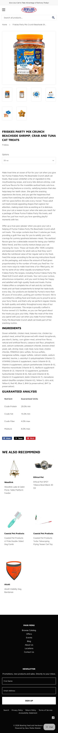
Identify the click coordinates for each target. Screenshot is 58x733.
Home (4, 24)
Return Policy (30, 710)
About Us (29, 645)
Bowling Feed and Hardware (31, 725)
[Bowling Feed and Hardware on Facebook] (53, 718)
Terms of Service (45, 710)
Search (6, 710)
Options (5, 154)
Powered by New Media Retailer (28, 728)
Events (29, 637)
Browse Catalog (29, 630)
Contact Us (29, 652)
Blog (29, 641)
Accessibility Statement (28, 713)
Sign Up (29, 700)
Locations (29, 648)
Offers (29, 634)
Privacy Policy (17, 710)
